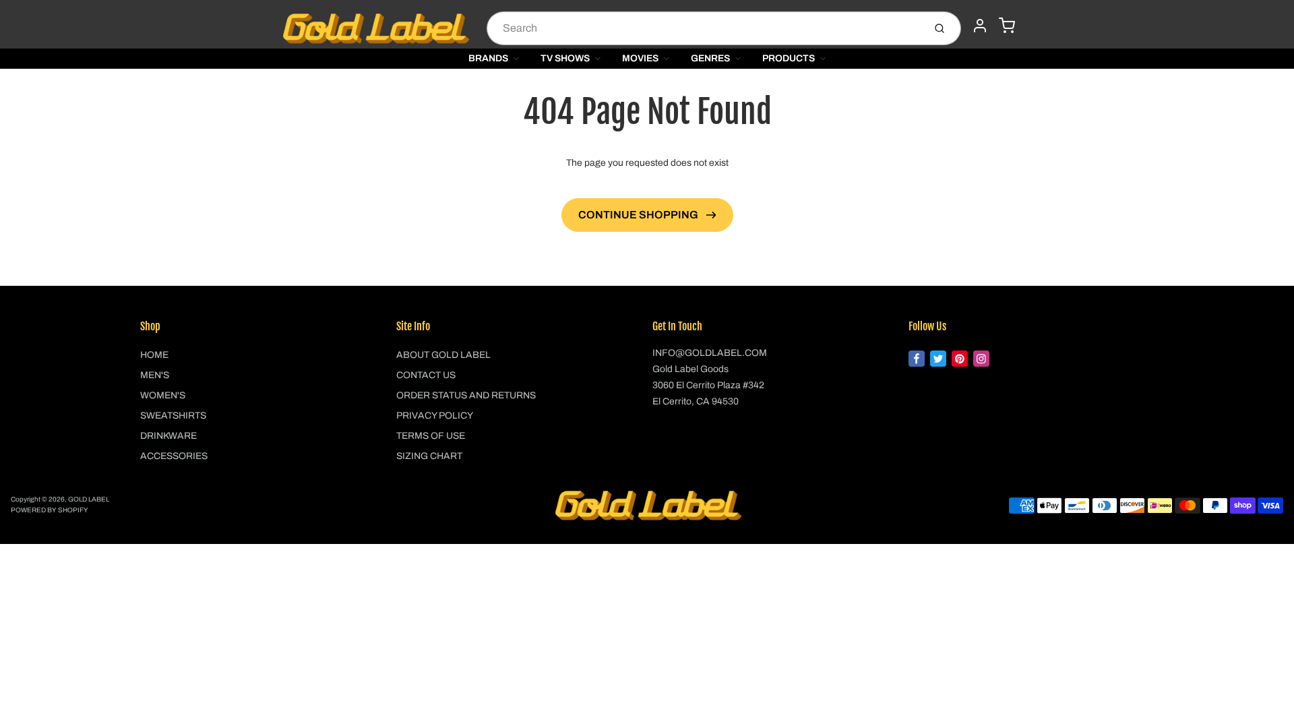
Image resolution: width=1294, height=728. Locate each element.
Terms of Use (430, 436)
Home (154, 355)
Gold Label (88, 499)
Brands (488, 58)
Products (788, 58)
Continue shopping (639, 214)
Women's (162, 395)
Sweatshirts (173, 416)
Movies (640, 58)
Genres (710, 58)
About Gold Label (443, 355)
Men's (154, 375)
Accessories (174, 456)
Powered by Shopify (49, 510)
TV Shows (565, 58)
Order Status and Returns (466, 395)
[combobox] (704, 28)
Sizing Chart (429, 456)
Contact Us (426, 375)
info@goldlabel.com (709, 353)
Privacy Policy (434, 416)
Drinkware (168, 436)
